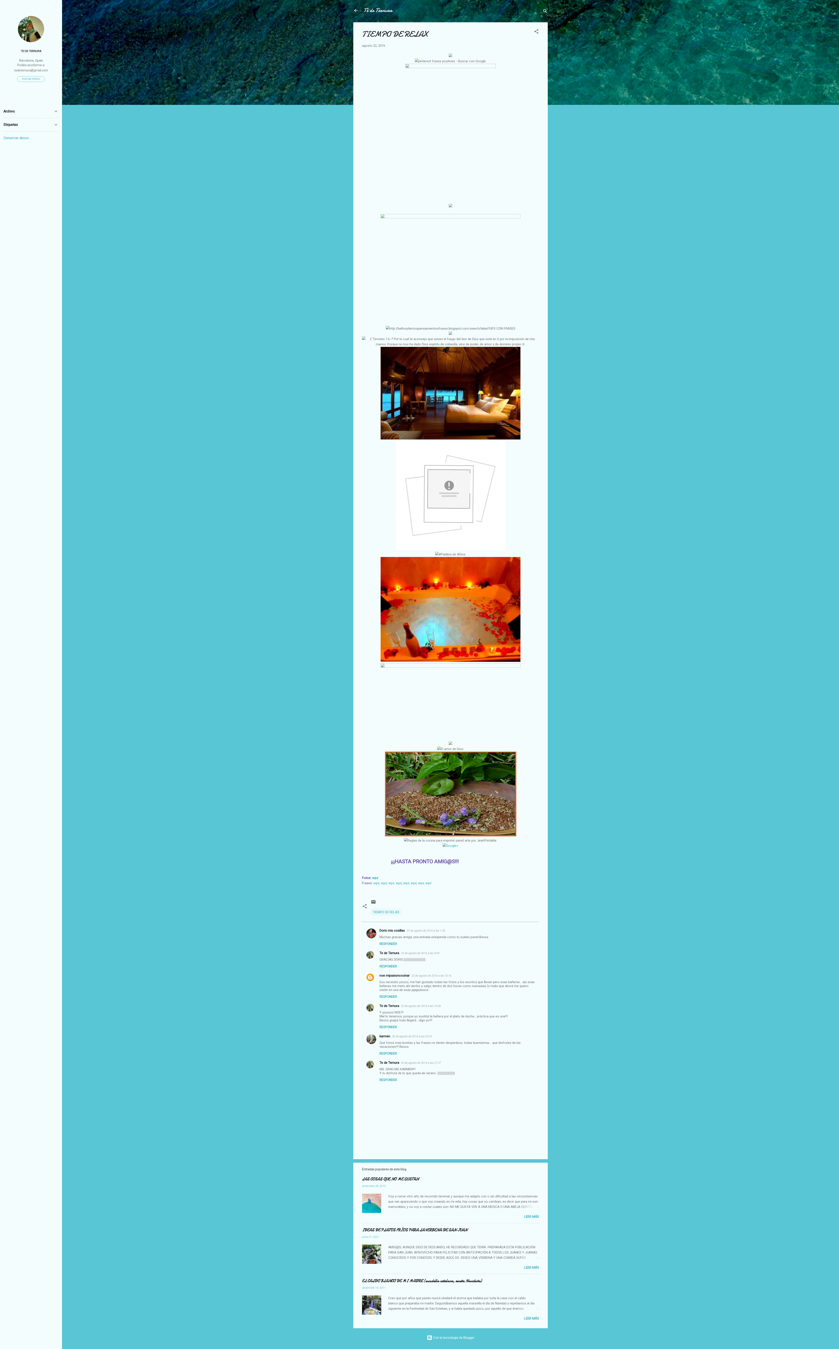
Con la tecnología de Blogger (453, 1338)
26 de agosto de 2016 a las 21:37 (421, 1062)
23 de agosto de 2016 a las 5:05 (420, 953)
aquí (375, 878)
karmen (385, 1036)
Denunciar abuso (16, 138)
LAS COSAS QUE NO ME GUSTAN (390, 1179)
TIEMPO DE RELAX (386, 912)
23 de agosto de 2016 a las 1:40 (426, 930)
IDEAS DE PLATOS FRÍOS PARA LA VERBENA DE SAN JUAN (414, 1230)
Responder (388, 944)
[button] (536, 32)
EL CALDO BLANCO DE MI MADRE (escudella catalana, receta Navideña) (422, 1281)
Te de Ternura (389, 953)
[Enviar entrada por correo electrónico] (373, 903)
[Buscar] (545, 12)
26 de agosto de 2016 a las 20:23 (412, 1036)
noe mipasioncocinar (395, 975)
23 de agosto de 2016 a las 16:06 (421, 1006)
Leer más (531, 1217)
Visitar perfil (31, 79)
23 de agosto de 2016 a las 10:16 (431, 975)
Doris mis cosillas (392, 930)
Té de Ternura (378, 10)
